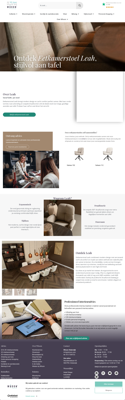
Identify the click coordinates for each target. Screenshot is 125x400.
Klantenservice (37, 350)
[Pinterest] (116, 373)
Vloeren (3, 362)
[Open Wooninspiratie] (34, 14)
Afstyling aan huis (72, 312)
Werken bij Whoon (38, 366)
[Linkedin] (96, 377)
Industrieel (67, 375)
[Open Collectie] (16, 14)
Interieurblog (36, 359)
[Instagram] (103, 373)
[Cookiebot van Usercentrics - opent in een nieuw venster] (12, 396)
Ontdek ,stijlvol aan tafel (55, 61)
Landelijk (66, 377)
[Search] (79, 5)
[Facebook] (96, 373)
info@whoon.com (69, 352)
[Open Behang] (78, 14)
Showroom (36, 352)
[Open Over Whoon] (67, 19)
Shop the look (37, 357)
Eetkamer (35, 378)
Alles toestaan (109, 384)
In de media (36, 364)
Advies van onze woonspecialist (77, 322)
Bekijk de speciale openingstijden (106, 367)
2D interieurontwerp (73, 315)
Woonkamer (36, 376)
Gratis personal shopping (75, 319)
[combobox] (57, 5)
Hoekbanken (5, 376)
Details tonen (30, 396)
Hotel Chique (67, 372)
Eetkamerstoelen (6, 378)
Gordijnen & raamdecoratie (10, 364)
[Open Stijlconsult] (93, 14)
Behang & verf (6, 366)
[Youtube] (110, 373)
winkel (83, 139)
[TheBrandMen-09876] (38, 265)
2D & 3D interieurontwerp (9, 350)
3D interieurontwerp (73, 317)
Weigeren (108, 390)
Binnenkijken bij (37, 355)
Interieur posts (37, 362)
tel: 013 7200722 (69, 355)
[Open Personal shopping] (113, 14)
